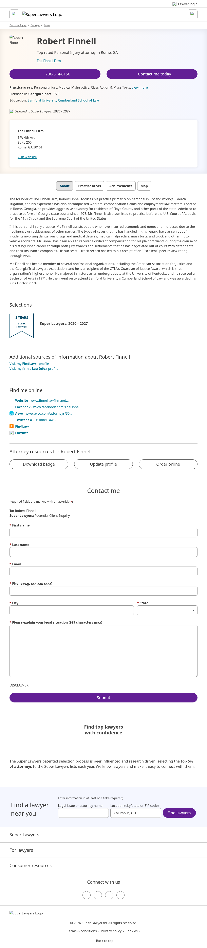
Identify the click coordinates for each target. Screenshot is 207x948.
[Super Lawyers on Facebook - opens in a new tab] (86, 895)
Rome (47, 25)
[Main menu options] (14, 14)
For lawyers (21, 850)
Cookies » (133, 931)
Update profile (103, 464)
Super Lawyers (24, 835)
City (14, 603)
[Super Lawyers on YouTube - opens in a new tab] (109, 895)
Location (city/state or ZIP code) (134, 805)
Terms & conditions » (83, 931)
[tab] (64, 186)
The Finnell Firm (49, 60)
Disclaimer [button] (19, 685)
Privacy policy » (112, 931)
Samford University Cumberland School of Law (63, 100)
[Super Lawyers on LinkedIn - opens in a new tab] (120, 895)
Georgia (35, 25)
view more (140, 87)
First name (20, 525)
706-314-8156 (57, 74)
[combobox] (83, 813)
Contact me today (154, 74)
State (142, 603)
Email (15, 564)
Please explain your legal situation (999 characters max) (56, 622)
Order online (168, 464)
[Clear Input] (103, 812)
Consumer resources (31, 865)
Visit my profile (29, 363)
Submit (103, 697)
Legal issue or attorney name (80, 805)
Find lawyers (179, 813)
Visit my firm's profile (34, 368)
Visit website (27, 157)
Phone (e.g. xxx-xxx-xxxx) (31, 583)
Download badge (39, 464)
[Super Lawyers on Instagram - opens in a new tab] (98, 895)
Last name (19, 544)
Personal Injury (18, 25)
